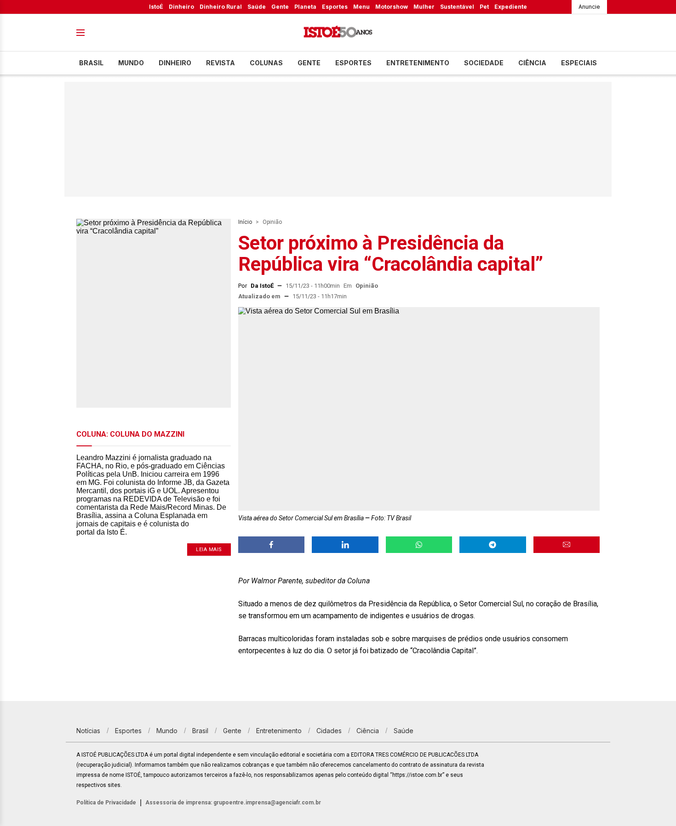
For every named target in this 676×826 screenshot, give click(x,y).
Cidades (329, 731)
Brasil (91, 63)
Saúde (256, 6)
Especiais (579, 63)
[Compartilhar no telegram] (492, 544)
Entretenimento (417, 63)
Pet (484, 6)
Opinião (272, 222)
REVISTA (220, 63)
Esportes (335, 6)
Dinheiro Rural (221, 6)
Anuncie (589, 6)
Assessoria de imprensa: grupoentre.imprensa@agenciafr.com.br (233, 802)
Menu (361, 6)
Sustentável (457, 6)
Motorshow (391, 6)
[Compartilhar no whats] (419, 544)
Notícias (88, 731)
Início (245, 222)
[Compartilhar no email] (566, 544)
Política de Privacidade (106, 802)
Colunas (266, 63)
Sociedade (484, 63)
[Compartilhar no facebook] (271, 544)
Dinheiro (181, 6)
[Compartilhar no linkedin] (345, 544)
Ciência (532, 63)
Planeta (305, 6)
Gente (280, 6)
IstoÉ (156, 6)
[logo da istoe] (338, 33)
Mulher (424, 6)
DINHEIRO (175, 63)
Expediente (510, 6)
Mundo (131, 63)
